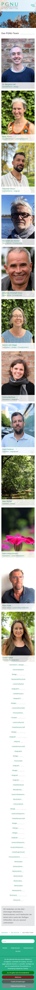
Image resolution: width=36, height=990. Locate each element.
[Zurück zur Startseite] (9, 5)
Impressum (15, 948)
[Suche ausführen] (34, 941)
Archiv (18, 951)
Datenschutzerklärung (18, 986)
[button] (33, 5)
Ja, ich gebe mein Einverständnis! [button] (18, 973)
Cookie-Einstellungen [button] (18, 982)
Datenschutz (29, 948)
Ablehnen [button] (18, 977)
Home (5, 948)
